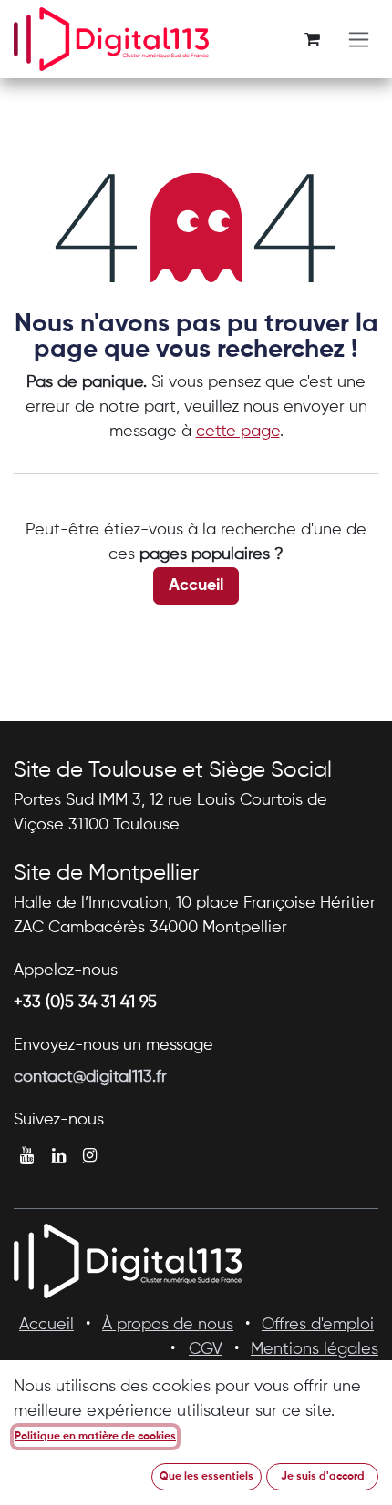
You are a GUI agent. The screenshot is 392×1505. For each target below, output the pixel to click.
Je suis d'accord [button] (323, 1476)
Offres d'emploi (318, 1325)
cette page (238, 431)
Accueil (196, 585)
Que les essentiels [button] (206, 1476)
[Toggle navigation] (358, 39)
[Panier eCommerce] (312, 39)
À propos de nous (167, 1325)
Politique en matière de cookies (95, 1436)
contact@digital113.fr (90, 1077)
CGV (205, 1349)
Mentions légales (314, 1349)
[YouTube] (26, 1155)
